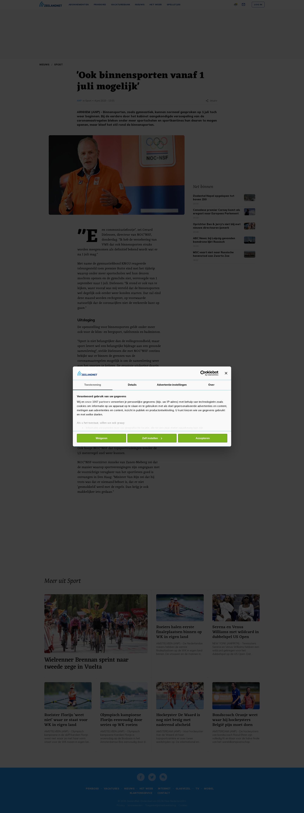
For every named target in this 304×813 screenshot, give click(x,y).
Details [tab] (132, 384)
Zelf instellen (150, 438)
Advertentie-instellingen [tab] (172, 384)
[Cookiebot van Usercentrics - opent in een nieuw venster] (203, 373)
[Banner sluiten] (226, 373)
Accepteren (203, 438)
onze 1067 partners (97, 401)
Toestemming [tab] (92, 384)
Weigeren (101, 438)
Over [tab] (211, 384)
